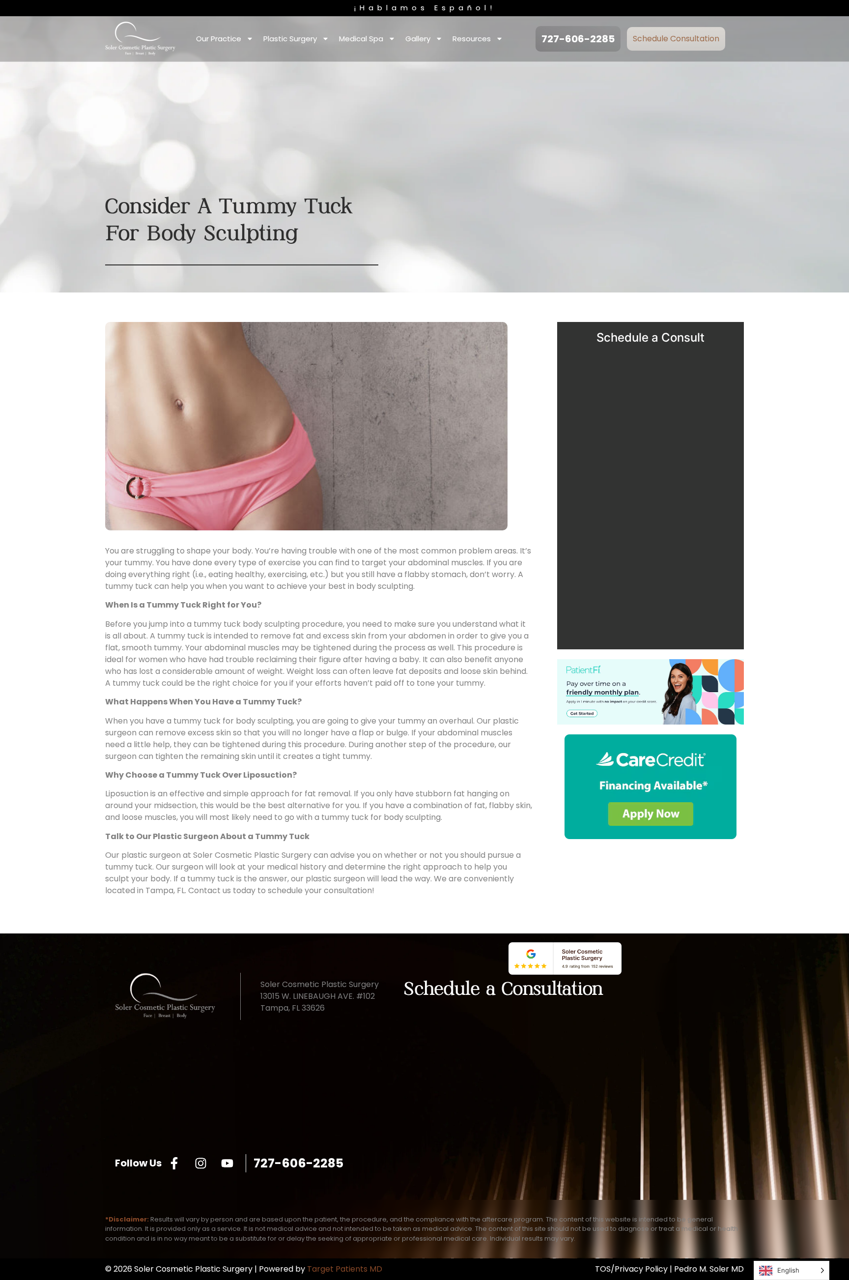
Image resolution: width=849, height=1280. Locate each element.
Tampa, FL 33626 (292, 1008)
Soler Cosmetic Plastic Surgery (252, 855)
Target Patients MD (344, 1269)
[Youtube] (227, 1163)
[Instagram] (200, 1163)
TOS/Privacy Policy (631, 1269)
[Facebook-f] (174, 1163)
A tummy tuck (177, 635)
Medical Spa (361, 38)
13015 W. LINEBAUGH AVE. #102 (317, 996)
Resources (472, 38)
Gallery (417, 38)
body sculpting (384, 586)
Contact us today (221, 890)
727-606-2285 (298, 1163)
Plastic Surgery (290, 38)
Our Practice (218, 38)
